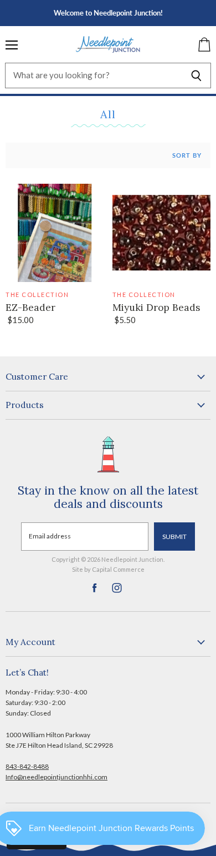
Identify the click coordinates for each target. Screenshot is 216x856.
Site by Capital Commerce (108, 569)
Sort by (187, 155)
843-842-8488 (27, 766)
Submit (174, 536)
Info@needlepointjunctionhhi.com (56, 777)
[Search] (196, 75)
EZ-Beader (30, 307)
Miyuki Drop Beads (156, 307)
